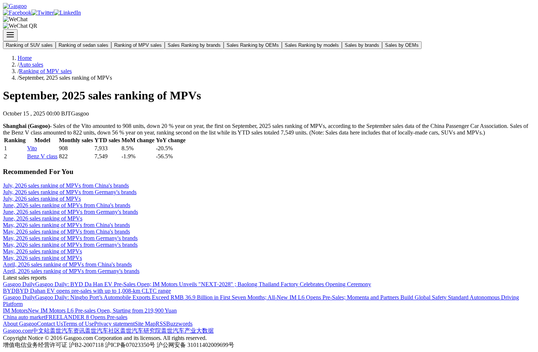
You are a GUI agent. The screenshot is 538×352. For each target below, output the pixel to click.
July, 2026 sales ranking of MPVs (42, 199)
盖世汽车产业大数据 (187, 331)
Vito (32, 148)
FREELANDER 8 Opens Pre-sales (86, 317)
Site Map (145, 324)
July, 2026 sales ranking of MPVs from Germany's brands (70, 192)
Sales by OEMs (402, 45)
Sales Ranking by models (312, 45)
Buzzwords (179, 324)
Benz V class (42, 156)
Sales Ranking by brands (194, 45)
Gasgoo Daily (19, 284)
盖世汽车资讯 (67, 331)
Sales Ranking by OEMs (253, 45)
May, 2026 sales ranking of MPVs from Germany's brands (70, 238)
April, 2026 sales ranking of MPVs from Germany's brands (71, 271)
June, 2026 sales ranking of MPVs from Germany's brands (70, 212)
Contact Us (50, 324)
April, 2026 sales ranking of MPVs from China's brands (67, 264)
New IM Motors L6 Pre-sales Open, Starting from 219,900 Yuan (102, 310)
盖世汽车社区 (102, 331)
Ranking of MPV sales (138, 45)
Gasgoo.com (17, 331)
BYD (9, 291)
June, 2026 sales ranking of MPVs (42, 218)
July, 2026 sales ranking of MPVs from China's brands (66, 185)
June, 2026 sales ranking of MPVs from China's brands (66, 205)
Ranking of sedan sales (83, 45)
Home (25, 58)
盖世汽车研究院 (140, 331)
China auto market (24, 317)
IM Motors (15, 310)
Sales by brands (362, 45)
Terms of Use (78, 324)
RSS (161, 324)
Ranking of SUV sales (29, 45)
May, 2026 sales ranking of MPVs (42, 251)
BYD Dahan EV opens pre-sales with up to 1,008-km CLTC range (93, 291)
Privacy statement (114, 324)
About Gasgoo (20, 324)
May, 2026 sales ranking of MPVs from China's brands (66, 225)
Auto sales (31, 64)
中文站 (41, 331)
